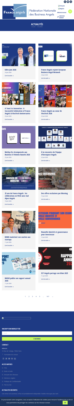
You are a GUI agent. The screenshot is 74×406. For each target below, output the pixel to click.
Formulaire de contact (11, 355)
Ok (65, 403)
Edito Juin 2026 (10, 69)
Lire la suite (8, 75)
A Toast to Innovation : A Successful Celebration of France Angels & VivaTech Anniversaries (17, 111)
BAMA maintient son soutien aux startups (17, 238)
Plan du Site (7, 385)
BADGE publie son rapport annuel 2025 (17, 279)
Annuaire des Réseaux (11, 375)
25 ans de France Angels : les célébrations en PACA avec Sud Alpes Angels (17, 196)
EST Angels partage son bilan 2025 (54, 273)
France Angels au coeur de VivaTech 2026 (51, 112)
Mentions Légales (9, 378)
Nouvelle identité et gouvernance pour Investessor (54, 233)
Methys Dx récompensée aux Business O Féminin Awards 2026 (17, 153)
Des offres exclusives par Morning (54, 193)
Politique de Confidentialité (12, 381)
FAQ (5, 368)
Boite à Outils (8, 371)
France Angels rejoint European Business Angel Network (53, 71)
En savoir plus (55, 403)
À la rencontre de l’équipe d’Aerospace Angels (51, 153)
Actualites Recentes (9, 390)
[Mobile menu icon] (70, 11)
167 (48, 296)
